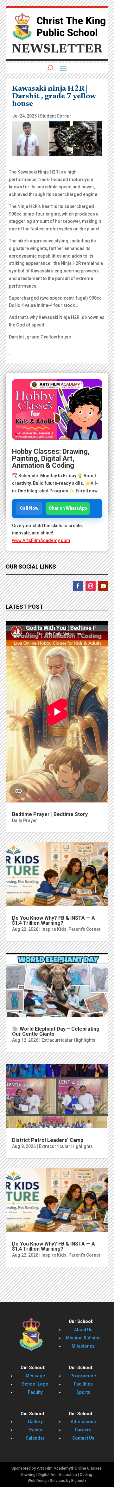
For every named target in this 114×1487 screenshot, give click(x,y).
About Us (83, 1329)
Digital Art (47, 1474)
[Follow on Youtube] (103, 586)
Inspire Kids (53, 929)
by (68, 1480)
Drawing (28, 1474)
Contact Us (83, 1438)
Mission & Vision (83, 1337)
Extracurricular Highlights (68, 1040)
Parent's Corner (84, 929)
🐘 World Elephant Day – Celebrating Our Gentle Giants (55, 1031)
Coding (86, 1474)
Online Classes (88, 1468)
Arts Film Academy (54, 1468)
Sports (83, 1392)
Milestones (83, 1346)
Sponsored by (23, 1468)
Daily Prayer (24, 820)
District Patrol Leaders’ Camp (47, 1140)
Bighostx (78, 1480)
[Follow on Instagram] (91, 586)
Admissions (83, 1421)
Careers (83, 1429)
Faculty (35, 1392)
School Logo (35, 1383)
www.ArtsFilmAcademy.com (41, 540)
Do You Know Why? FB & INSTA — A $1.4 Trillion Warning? (53, 920)
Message (35, 1375)
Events (35, 1429)
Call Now (29, 508)
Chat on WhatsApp (68, 508)
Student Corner (55, 116)
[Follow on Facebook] (78, 586)
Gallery (35, 1421)
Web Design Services (46, 1480)
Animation (68, 1474)
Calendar (35, 1438)
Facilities (83, 1383)
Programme (83, 1375)
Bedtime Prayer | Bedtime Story (50, 814)
